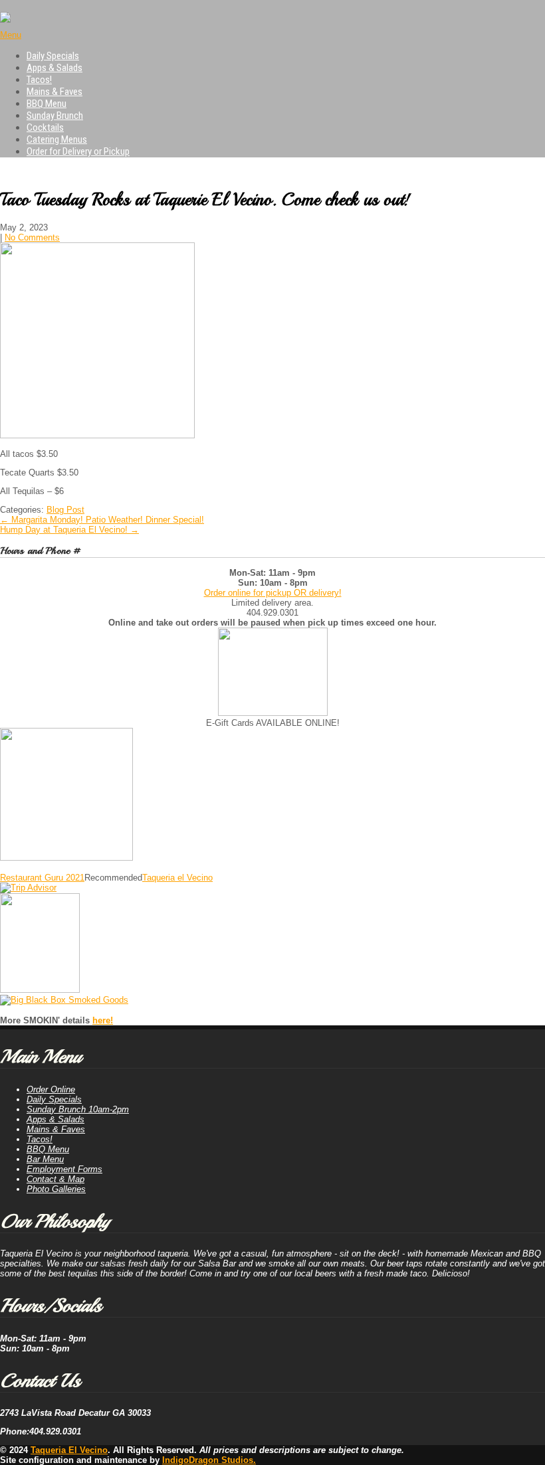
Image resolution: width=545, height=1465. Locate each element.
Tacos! (39, 80)
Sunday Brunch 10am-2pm (78, 1109)
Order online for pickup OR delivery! (273, 593)
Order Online (51, 1089)
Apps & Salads (54, 68)
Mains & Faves (54, 92)
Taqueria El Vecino (69, 1450)
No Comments (32, 237)
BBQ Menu (46, 104)
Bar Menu (45, 1159)
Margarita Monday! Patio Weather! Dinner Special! (102, 520)
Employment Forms (64, 1169)
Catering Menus (57, 139)
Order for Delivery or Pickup (78, 151)
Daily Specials (53, 56)
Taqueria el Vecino (177, 878)
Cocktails (45, 127)
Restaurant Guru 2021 (42, 878)
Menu (10, 35)
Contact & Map (55, 1179)
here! (102, 1020)
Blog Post (65, 510)
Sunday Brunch (55, 116)
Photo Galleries (56, 1189)
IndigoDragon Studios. (209, 1460)
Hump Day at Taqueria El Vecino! (69, 530)
